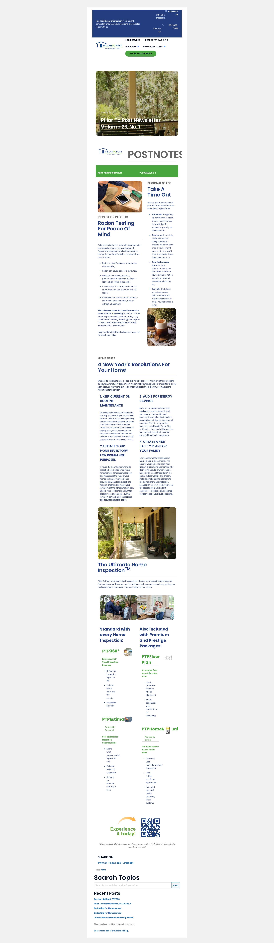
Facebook (114, 862)
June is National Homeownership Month (113, 917)
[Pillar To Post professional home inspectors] (109, 44)
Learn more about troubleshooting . (111, 931)
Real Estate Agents (156, 40)
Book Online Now (141, 54)
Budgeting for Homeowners (107, 908)
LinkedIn (128, 862)
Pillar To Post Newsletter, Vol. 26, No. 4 (112, 903)
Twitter (102, 862)
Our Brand (131, 46)
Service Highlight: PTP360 (107, 899)
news (103, 870)
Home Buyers (132, 40)
